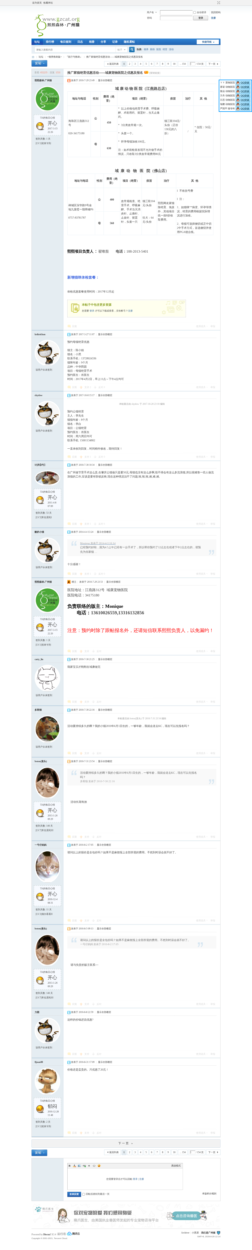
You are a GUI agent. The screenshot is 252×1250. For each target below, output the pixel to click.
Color (74, 1166)
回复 (74, 326)
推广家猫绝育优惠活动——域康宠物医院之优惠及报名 (114, 56)
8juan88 (39, 1062)
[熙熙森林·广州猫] (57, 36)
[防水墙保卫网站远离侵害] (218, 1232)
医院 (158, 49)
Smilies (99, 1166)
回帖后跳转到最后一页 (97, 1194)
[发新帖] (39, 63)
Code (94, 1166)
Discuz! (47, 1234)
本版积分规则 (209, 1193)
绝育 (165, 49)
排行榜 (50, 41)
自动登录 (201, 12)
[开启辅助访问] (215, 3)
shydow (39, 395)
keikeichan (40, 334)
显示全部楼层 (105, 80)
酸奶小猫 (39, 532)
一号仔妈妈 (40, 844)
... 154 (183, 64)
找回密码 (215, 12)
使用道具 (201, 326)
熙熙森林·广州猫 (33, 57)
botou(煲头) (41, 761)
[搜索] (131, 49)
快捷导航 (207, 41)
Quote (89, 1166)
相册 (91, 41)
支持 (87, 387)
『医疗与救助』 (74, 56)
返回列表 (114, 64)
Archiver (185, 1232)
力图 (37, 1012)
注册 (213, 18)
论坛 (37, 41)
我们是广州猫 (208, 1232)
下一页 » (126, 1143)
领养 (146, 49)
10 (174, 64)
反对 (101, 387)
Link (84, 1166)
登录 (92, 310)
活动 (171, 49)
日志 (80, 41)
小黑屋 (195, 1232)
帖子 (120, 49)
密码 (149, 18)
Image (79, 1166)
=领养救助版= (54, 56)
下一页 (211, 64)
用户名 (150, 12)
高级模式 (176, 1165)
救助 (152, 49)
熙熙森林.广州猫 (43, 80)
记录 (115, 41)
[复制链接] (154, 73)
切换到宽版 (218, 3)
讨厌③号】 (40, 465)
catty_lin (39, 659)
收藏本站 (48, 2)
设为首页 (37, 2)
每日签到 (65, 41)
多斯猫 (38, 709)
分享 (103, 41)
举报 (212, 326)
